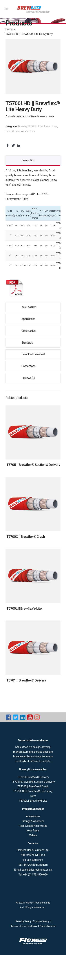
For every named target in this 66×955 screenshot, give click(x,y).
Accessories (33, 816)
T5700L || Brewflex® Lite (24, 608)
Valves (33, 835)
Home (9, 29)
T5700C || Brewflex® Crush (25, 536)
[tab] (33, 160)
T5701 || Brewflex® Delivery (26, 680)
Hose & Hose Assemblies (20, 131)
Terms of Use (19, 926)
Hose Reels (33, 830)
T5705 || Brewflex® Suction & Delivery (33, 465)
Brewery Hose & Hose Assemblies (37, 126)
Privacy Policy (24, 921)
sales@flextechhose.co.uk (37, 869)
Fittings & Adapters (33, 821)
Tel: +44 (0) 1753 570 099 (33, 874)
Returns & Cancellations (41, 926)
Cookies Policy (41, 921)
